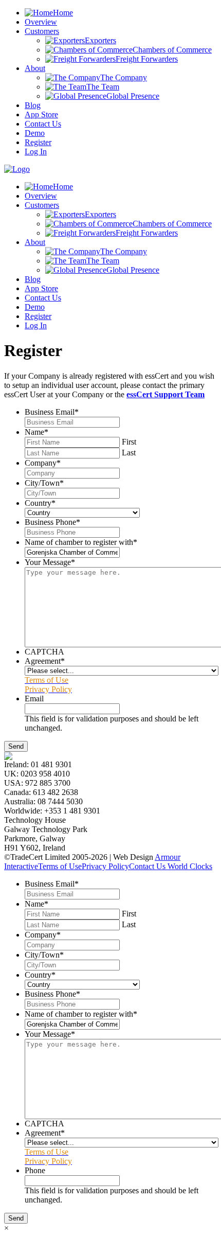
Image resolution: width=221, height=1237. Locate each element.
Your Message (50, 562)
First (129, 441)
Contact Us (43, 123)
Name (36, 432)
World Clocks (188, 866)
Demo (35, 133)
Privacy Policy (105, 866)
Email (34, 698)
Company (43, 462)
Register (38, 142)
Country (40, 503)
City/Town (44, 483)
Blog (33, 105)
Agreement (45, 661)
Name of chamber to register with (81, 542)
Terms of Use (60, 866)
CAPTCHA (44, 651)
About (35, 68)
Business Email (52, 412)
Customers (42, 31)
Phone (35, 1170)
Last (129, 452)
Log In (36, 151)
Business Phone (52, 522)
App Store (41, 114)
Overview (41, 21)
